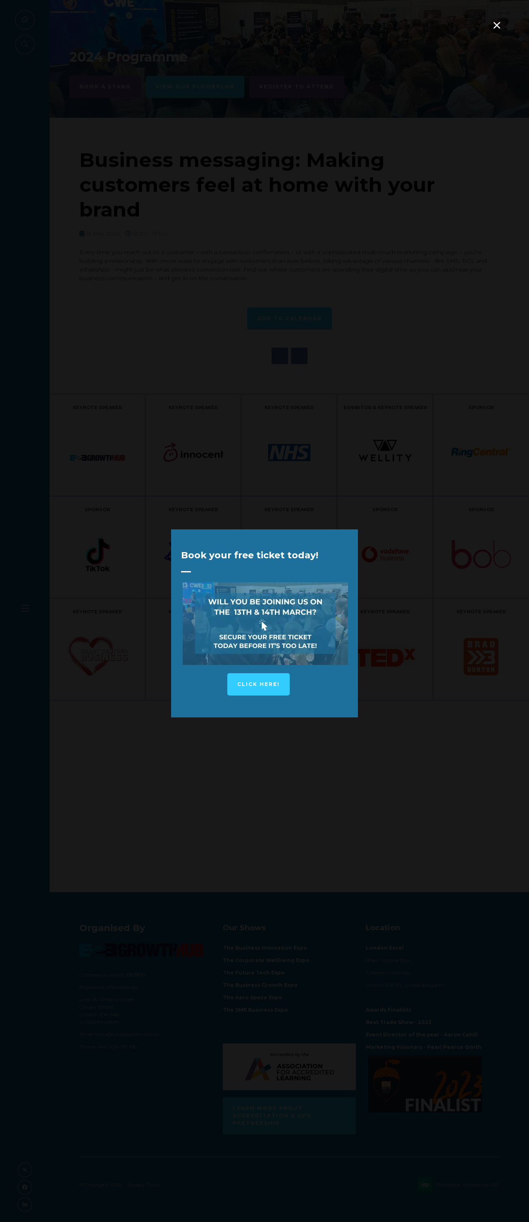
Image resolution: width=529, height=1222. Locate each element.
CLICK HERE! (258, 684)
